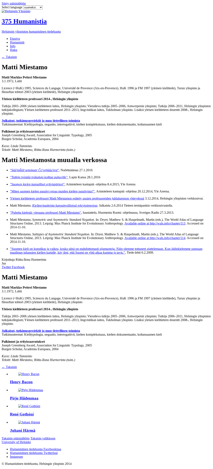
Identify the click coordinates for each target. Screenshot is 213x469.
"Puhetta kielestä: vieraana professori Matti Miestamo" (45, 212)
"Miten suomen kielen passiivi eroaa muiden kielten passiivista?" (52, 191)
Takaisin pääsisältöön (16, 438)
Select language (12, 7)
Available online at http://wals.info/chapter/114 (154, 238)
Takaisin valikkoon (42, 438)
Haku (13, 50)
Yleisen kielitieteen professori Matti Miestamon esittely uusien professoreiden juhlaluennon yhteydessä (77, 198)
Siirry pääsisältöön (14, 3)
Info (12, 46)
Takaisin (9, 57)
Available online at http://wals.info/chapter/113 (154, 223)
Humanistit (17, 42)
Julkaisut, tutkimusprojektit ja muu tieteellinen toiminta (41, 120)
